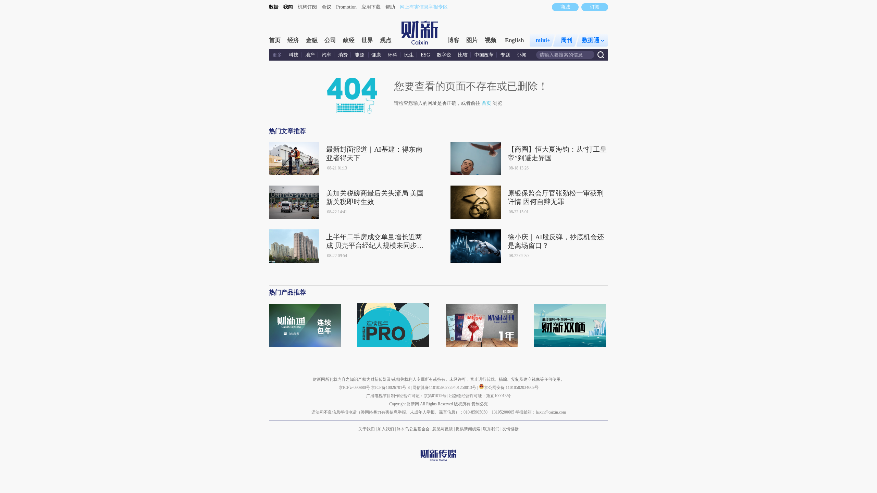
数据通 (591, 40)
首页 (275, 40)
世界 (367, 40)
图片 (472, 40)
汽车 (326, 55)
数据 (274, 7)
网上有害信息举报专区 (424, 7)
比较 (463, 55)
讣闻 (522, 55)
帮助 (390, 7)
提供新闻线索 (468, 429)
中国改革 (484, 55)
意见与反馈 (442, 429)
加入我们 (386, 429)
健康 (376, 55)
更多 (277, 55)
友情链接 (510, 429)
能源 (360, 55)
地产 (310, 55)
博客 (453, 40)
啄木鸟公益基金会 (414, 429)
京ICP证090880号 (354, 387)
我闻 (288, 7)
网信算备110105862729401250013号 (444, 387)
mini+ (543, 40)
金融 (312, 40)
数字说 (444, 55)
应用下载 (371, 7)
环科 (392, 55)
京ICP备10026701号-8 (391, 387)
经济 (293, 40)
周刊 (566, 40)
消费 (343, 55)
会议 (326, 7)
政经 (349, 40)
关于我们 (366, 429)
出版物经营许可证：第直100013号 (480, 395)
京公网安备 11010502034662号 (511, 387)
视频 (490, 40)
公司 (330, 40)
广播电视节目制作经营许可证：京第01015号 (406, 395)
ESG (425, 55)
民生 (409, 55)
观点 (386, 40)
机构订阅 (307, 7)
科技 (293, 55)
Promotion (346, 7)
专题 (505, 55)
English (514, 40)
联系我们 (491, 429)
